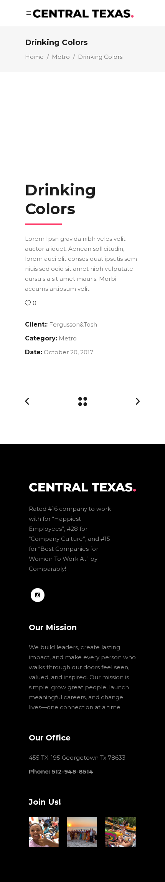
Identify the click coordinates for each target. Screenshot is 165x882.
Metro (61, 56)
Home (34, 56)
